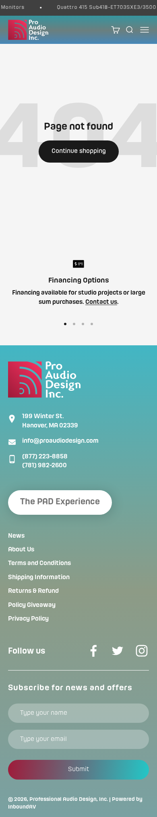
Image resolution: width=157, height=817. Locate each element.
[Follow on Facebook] (93, 651)
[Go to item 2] (74, 324)
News (16, 536)
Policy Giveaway (32, 605)
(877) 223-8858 (45, 457)
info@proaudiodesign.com (60, 441)
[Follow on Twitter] (117, 651)
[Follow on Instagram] (141, 651)
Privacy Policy (28, 619)
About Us (21, 550)
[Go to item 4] (92, 324)
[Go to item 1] (65, 324)
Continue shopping (79, 151)
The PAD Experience (60, 502)
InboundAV (22, 807)
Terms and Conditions (39, 563)
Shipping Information (39, 577)
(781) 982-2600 (44, 465)
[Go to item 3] (83, 324)
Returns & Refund (33, 591)
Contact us (101, 302)
